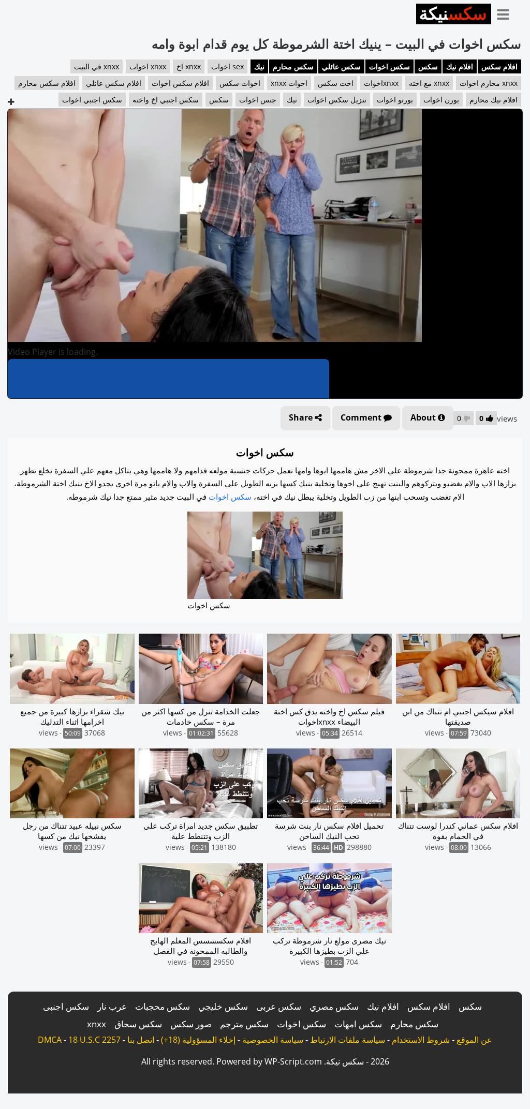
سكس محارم (293, 66)
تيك (292, 99)
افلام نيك (459, 66)
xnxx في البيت (96, 66)
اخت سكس (336, 83)
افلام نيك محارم (493, 99)
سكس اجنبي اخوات (92, 99)
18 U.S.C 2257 (94, 1039)
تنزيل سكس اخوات (336, 99)
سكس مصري (334, 1006)
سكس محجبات (162, 1006)
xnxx (96, 1024)
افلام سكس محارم (47, 83)
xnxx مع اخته (429, 83)
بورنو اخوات (395, 99)
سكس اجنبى (66, 1006)
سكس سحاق (138, 1024)
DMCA (50, 1039)
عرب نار (112, 1006)
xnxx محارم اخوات (489, 83)
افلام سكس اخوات (180, 83)
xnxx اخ (188, 66)
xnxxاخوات (381, 83)
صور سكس (191, 1024)
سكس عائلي (341, 66)
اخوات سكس (239, 83)
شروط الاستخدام (421, 1039)
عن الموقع (474, 1039)
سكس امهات (358, 1024)
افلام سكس (499, 66)
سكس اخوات (389, 66)
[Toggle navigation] (506, 12)
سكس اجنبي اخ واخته (165, 99)
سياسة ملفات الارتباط (347, 1039)
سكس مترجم (244, 1024)
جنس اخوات (257, 99)
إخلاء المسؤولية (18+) (198, 1039)
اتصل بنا (140, 1039)
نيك (259, 66)
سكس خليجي (223, 1006)
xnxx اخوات (147, 66)
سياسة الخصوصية (272, 1039)
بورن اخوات (441, 99)
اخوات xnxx (289, 83)
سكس (428, 66)
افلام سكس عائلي (113, 83)
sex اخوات (227, 66)
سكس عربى (278, 1006)
